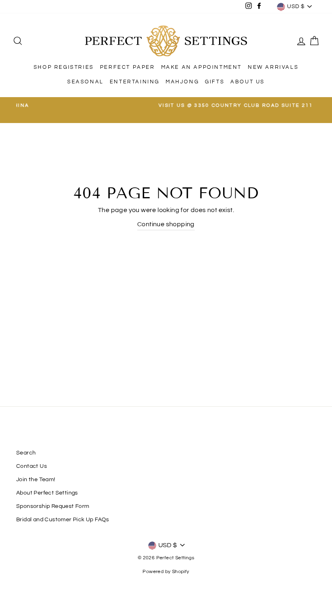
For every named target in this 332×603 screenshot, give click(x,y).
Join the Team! (35, 479)
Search (26, 453)
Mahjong (182, 82)
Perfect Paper (127, 67)
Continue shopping (166, 224)
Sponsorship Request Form (52, 506)
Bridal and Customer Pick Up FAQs (62, 519)
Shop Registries (64, 67)
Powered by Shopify (166, 571)
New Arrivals (273, 67)
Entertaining (135, 82)
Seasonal (85, 82)
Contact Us (31, 466)
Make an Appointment (201, 67)
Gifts (214, 82)
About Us (247, 82)
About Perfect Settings (47, 493)
